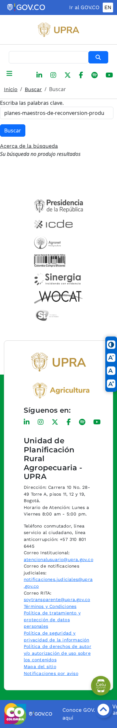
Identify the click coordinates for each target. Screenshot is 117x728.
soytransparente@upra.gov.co (57, 599)
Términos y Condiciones (50, 606)
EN (107, 7)
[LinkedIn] (39, 75)
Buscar (98, 57)
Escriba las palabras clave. (32, 102)
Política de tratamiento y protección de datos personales (52, 619)
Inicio (11, 89)
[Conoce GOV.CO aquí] (41, 714)
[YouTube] (109, 75)
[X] (67, 75)
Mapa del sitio (40, 666)
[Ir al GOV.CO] (26, 7)
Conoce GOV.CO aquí (82, 714)
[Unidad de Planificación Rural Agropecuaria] (58, 29)
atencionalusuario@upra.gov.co (58, 559)
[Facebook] (81, 75)
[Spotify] (94, 75)
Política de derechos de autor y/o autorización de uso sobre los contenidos (57, 653)
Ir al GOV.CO (84, 7)
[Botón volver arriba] (103, 709)
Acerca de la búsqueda (29, 146)
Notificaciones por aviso (51, 673)
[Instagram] (53, 75)
